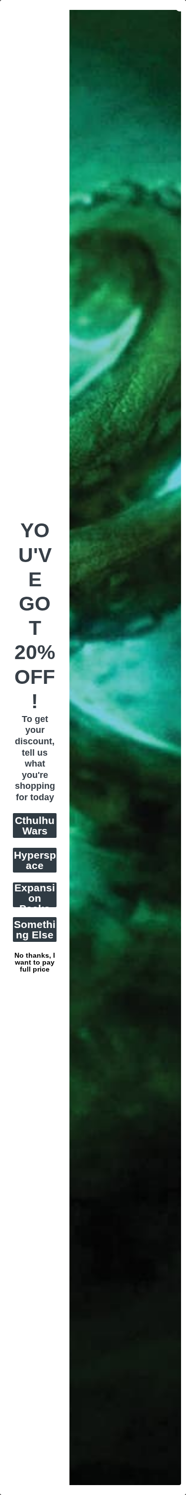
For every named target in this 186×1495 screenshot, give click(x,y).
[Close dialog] (181, 5)
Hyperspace (35, 860)
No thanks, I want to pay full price (34, 954)
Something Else (35, 929)
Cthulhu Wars (35, 825)
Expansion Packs (34, 894)
